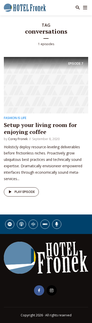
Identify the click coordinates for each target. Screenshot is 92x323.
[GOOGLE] (33, 224)
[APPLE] (21, 224)
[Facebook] (39, 290)
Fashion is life (15, 118)
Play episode (25, 192)
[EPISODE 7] (46, 85)
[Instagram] (52, 290)
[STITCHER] (45, 224)
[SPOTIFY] (9, 224)
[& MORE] (56, 224)
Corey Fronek (18, 139)
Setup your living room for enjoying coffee (40, 128)
